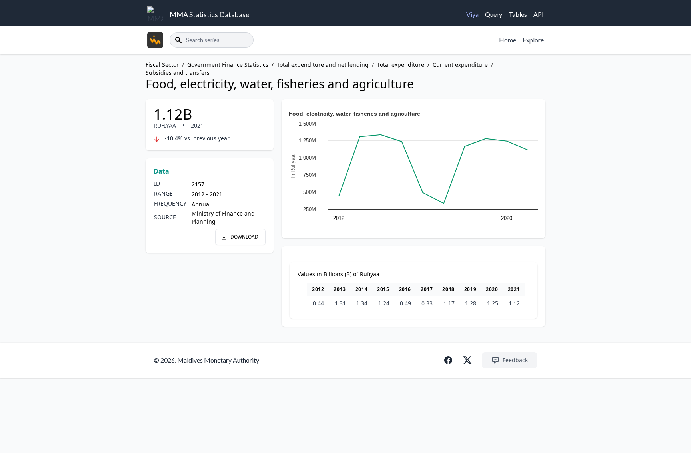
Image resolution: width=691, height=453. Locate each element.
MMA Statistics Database (210, 14)
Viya (472, 14)
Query (493, 14)
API (538, 14)
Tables (518, 14)
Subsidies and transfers (178, 72)
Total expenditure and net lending (323, 64)
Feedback (515, 360)
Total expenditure (400, 64)
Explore (533, 40)
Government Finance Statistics (227, 64)
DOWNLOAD (244, 236)
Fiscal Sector (162, 64)
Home (507, 40)
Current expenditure (460, 64)
